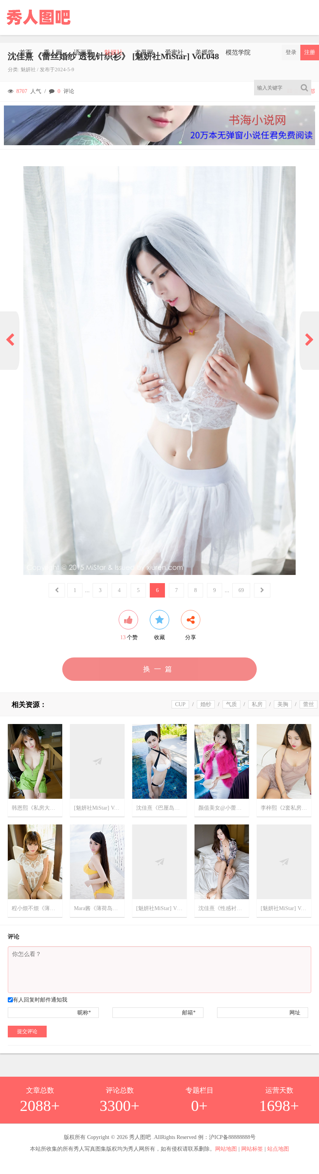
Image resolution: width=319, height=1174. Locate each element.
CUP (180, 704)
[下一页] (309, 340)
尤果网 (144, 52)
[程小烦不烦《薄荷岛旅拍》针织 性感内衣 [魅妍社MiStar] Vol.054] (35, 861)
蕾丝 (308, 704)
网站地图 (226, 1149)
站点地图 (278, 1149)
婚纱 (205, 704)
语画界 (83, 52)
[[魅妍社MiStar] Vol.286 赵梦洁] (284, 861)
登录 (291, 52)
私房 (257, 704)
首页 (25, 52)
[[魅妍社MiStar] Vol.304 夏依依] (97, 761)
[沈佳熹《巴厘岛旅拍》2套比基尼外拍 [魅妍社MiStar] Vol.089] (159, 761)
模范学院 (238, 52)
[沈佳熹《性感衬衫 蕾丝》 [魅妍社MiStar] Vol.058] (222, 861)
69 (241, 590)
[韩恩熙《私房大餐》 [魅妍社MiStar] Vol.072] (35, 761)
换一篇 (159, 669)
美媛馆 (204, 52)
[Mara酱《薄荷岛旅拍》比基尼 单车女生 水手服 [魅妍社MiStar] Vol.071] (97, 861)
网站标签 (252, 1149)
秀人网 (53, 52)
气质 (231, 704)
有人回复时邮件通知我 (40, 1000)
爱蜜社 (174, 52)
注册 (309, 52)
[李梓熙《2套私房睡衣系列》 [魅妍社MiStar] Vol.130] (284, 761)
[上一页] (9, 340)
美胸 (282, 704)
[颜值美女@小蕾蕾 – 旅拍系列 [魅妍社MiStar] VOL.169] (222, 761)
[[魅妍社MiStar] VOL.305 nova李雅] (159, 861)
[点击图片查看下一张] (159, 370)
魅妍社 (113, 52)
